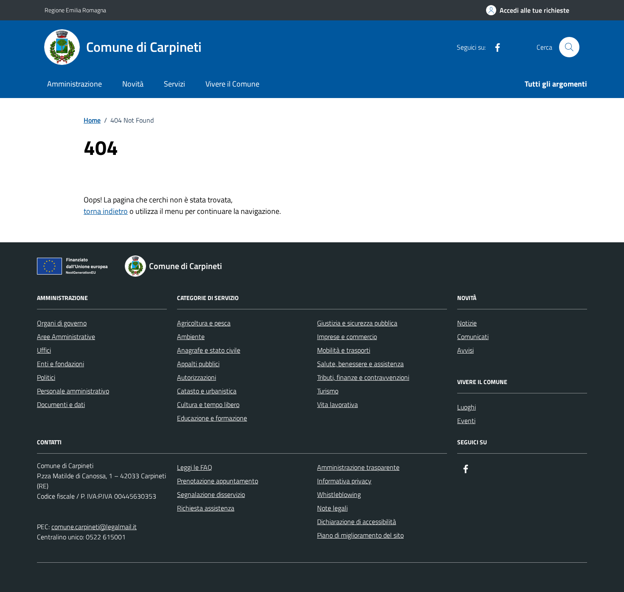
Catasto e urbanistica (206, 391)
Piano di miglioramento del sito (360, 535)
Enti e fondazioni (60, 364)
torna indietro (106, 211)
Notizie (467, 323)
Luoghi (466, 407)
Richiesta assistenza (205, 508)
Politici (46, 377)
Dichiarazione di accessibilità (356, 521)
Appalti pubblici (198, 364)
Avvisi (465, 350)
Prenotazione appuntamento (217, 481)
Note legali (332, 508)
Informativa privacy (344, 481)
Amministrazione (74, 84)
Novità (132, 84)
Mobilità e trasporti (343, 350)
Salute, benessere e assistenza (360, 364)
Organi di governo (62, 323)
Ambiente (191, 336)
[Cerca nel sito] (569, 47)
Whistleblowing (339, 494)
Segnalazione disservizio (211, 494)
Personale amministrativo (73, 391)
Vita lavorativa (337, 404)
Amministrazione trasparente (358, 467)
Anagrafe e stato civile (208, 350)
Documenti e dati (61, 404)
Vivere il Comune (232, 84)
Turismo (327, 391)
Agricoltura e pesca (203, 323)
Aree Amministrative (66, 336)
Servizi (174, 84)
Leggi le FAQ (194, 467)
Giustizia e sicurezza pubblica (357, 323)
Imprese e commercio (347, 336)
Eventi (466, 420)
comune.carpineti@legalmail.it (94, 527)
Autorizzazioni (196, 377)
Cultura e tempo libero (208, 404)
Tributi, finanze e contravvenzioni (363, 377)
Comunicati (473, 336)
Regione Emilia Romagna (75, 10)
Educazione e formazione (212, 418)
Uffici (44, 350)
